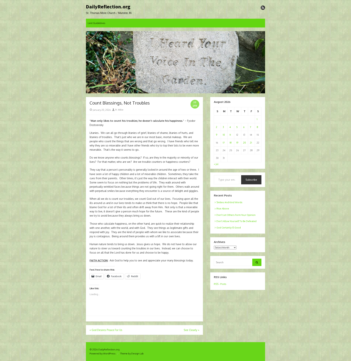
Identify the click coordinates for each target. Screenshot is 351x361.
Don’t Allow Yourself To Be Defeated (236, 221)
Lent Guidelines (96, 23)
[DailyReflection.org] (175, 62)
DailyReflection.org (108, 7)
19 (237, 142)
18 (230, 142)
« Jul (216, 164)
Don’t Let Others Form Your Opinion (236, 214)
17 (224, 142)
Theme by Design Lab (132, 353)
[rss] (263, 7)
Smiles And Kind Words (229, 202)
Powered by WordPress (103, 353)
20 (244, 142)
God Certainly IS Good (228, 227)
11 (230, 134)
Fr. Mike (119, 109)
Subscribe (251, 179)
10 (224, 134)
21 (251, 142)
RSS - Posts (220, 283)
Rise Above (222, 208)
